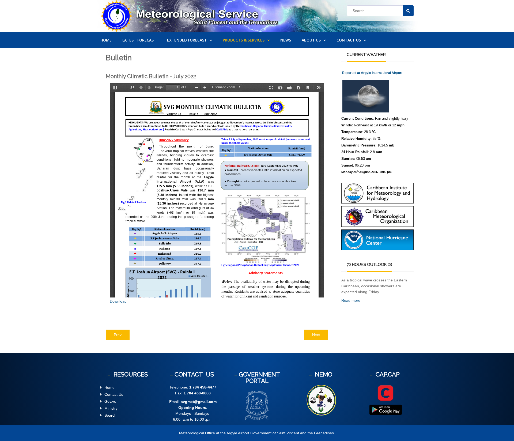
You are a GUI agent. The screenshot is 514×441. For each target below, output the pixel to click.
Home (109, 387)
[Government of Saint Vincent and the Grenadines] (257, 405)
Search (110, 415)
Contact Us (113, 394)
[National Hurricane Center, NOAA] (377, 239)
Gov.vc (110, 401)
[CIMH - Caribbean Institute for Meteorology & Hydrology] (377, 193)
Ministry (111, 408)
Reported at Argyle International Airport (372, 73)
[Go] (408, 10)
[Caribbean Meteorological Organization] (377, 216)
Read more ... (353, 300)
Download (118, 301)
